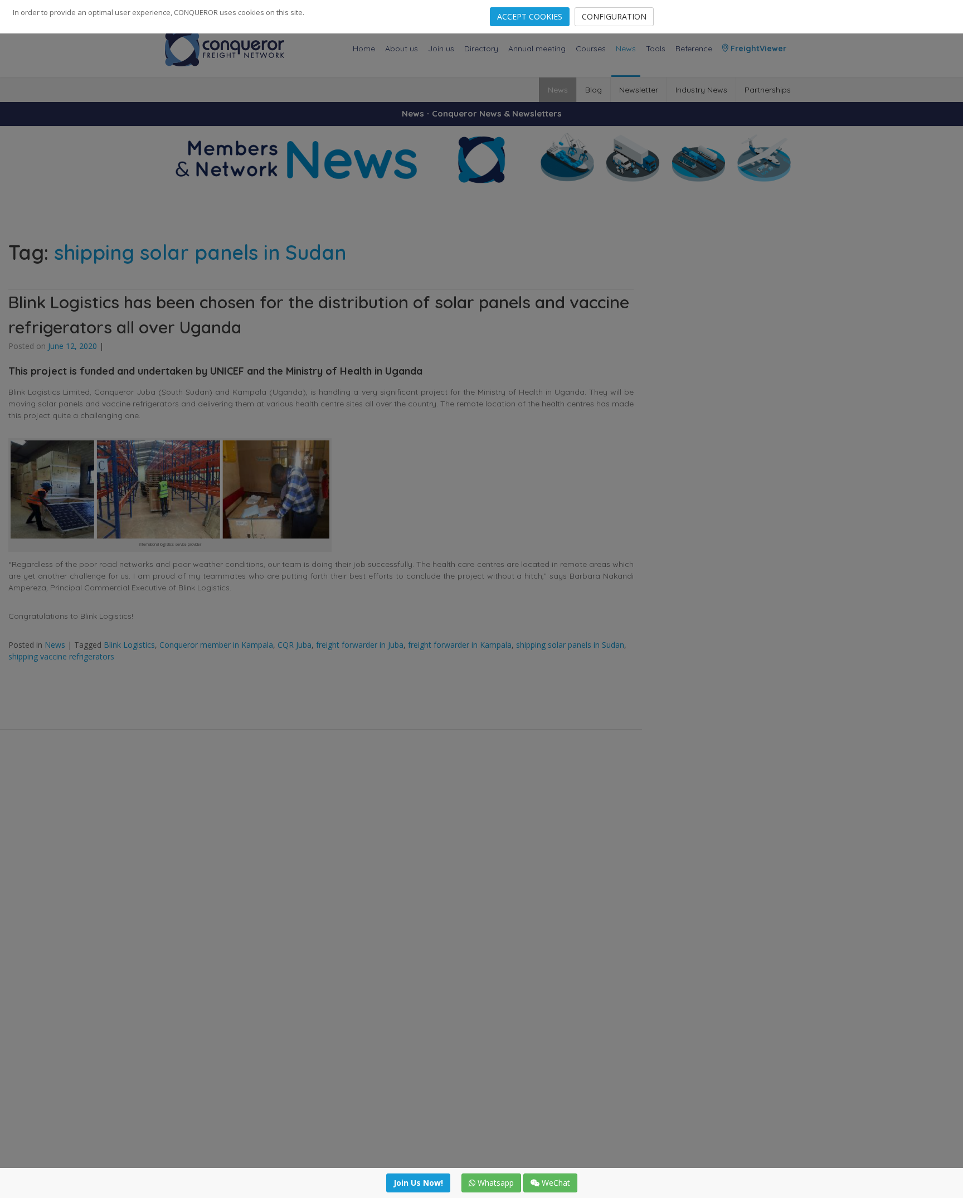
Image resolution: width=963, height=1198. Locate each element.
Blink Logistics (129, 644)
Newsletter (638, 90)
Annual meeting (537, 48)
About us (401, 48)
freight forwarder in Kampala (460, 644)
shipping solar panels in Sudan (570, 644)
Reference (693, 48)
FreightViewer (757, 48)
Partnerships (768, 90)
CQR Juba (295, 644)
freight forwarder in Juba (359, 644)
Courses (591, 48)
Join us (441, 48)
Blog (593, 90)
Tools (655, 48)
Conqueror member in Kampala (216, 644)
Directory (481, 48)
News (626, 48)
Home (364, 48)
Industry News (701, 90)
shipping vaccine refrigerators (61, 656)
